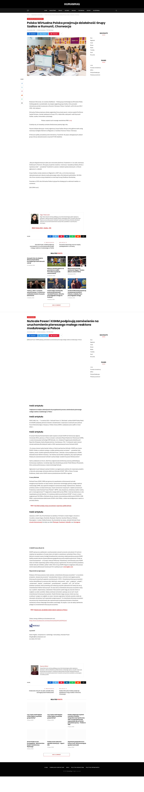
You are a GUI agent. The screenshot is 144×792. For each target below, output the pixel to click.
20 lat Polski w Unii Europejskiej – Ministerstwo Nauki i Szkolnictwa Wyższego (35, 744)
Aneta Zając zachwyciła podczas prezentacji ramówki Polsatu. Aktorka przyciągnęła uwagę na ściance (55, 294)
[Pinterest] (22, 91)
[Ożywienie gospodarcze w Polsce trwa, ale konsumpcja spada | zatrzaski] (77, 734)
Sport (89, 10)
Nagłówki (53, 10)
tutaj (70, 120)
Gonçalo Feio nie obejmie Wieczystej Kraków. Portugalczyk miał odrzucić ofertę (36, 260)
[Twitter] (22, 87)
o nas (91, 65)
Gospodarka (31, 317)
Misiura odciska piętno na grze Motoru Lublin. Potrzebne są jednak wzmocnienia (55, 271)
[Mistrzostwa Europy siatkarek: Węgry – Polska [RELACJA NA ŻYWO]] (77, 261)
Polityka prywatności (95, 75)
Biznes (67, 10)
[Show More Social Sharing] (61, 33)
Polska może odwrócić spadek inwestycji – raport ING (55, 743)
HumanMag (69, 771)
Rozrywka (96, 10)
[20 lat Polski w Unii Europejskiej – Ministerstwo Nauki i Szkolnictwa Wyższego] (36, 734)
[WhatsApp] (22, 99)
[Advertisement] (56, 89)
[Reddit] (22, 95)
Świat (60, 10)
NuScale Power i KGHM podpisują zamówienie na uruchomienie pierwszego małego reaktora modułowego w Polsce (42, 246)
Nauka (74, 10)
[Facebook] (22, 83)
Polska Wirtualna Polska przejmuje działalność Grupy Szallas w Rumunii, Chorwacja (70, 692)
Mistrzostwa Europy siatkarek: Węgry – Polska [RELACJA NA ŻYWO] (76, 270)
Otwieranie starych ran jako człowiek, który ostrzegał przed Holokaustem (41, 691)
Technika (81, 10)
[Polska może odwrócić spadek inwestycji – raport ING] (56, 734)
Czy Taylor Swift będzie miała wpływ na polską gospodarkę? (34, 716)
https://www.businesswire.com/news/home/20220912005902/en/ (48, 620)
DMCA (91, 70)
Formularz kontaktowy (95, 67)
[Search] (116, 10)
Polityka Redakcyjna (95, 72)
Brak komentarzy (42, 30)
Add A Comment (56, 305)
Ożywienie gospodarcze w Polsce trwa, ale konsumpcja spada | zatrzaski (77, 743)
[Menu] (28, 10)
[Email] (22, 103)
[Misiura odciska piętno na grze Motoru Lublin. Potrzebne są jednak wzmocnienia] (56, 261)
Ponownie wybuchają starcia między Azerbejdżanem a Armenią (70, 245)
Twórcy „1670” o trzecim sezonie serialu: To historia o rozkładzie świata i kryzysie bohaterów (36, 293)
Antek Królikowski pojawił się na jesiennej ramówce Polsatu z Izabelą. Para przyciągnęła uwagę (77, 293)
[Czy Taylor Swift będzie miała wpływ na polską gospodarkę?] (36, 707)
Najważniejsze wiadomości (35, 19)
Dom (45, 10)
